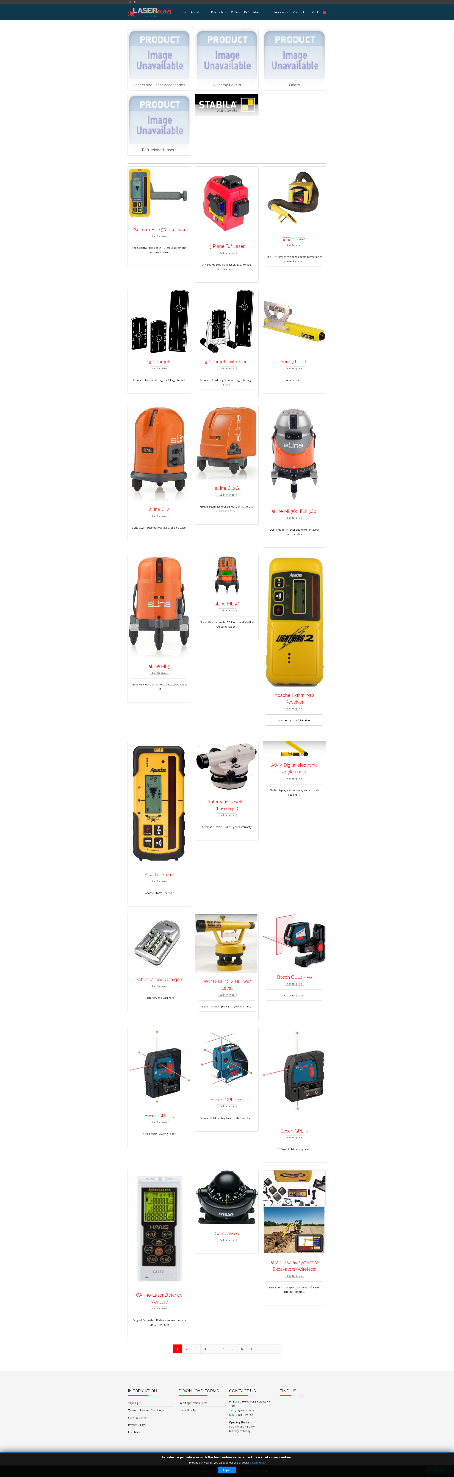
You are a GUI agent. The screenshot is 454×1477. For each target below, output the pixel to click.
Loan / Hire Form (189, 1410)
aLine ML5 (159, 666)
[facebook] (130, 2)
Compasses (227, 1233)
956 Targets (159, 361)
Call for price (159, 236)
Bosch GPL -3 (294, 1131)
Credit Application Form (193, 1403)
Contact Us (298, 15)
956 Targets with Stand (226, 361)
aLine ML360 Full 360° (294, 511)
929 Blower (294, 238)
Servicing (280, 12)
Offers (235, 12)
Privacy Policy (136, 1424)
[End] (273, 1348)
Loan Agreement (138, 1417)
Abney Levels (294, 361)
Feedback (134, 1432)
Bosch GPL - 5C (227, 1099)
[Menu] (324, 12)
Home (183, 12)
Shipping (133, 1403)
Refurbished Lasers (252, 15)
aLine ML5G (226, 604)
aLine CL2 (159, 509)
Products (217, 12)
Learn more (258, 1462)
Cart (315, 12)
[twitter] (134, 2)
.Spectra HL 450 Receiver (159, 229)
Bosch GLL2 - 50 (294, 977)
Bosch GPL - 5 (159, 1115)
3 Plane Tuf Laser (227, 246)
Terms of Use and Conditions (146, 1410)
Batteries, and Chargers (159, 979)
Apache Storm (159, 874)
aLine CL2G (227, 488)
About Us (195, 15)
